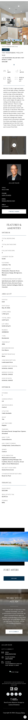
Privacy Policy (20, 713)
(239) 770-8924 (6, 195)
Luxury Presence (14, 704)
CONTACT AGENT (14, 211)
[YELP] (16, 694)
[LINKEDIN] (12, 694)
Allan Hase (14, 183)
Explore (14, 578)
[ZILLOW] (20, 694)
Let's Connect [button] (14, 631)
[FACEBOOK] (7, 694)
